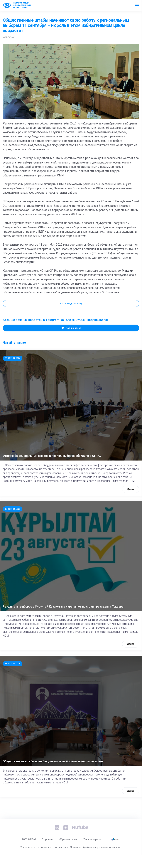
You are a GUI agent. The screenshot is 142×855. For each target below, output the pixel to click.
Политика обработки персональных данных (95, 847)
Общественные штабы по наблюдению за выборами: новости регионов (53, 761)
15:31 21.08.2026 (12, 663)
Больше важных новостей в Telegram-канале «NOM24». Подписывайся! (56, 320)
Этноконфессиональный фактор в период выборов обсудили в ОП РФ (52, 456)
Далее (130, 489)
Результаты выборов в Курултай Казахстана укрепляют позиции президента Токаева (63, 606)
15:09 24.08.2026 (12, 509)
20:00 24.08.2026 (12, 358)
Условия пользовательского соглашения (44, 847)
